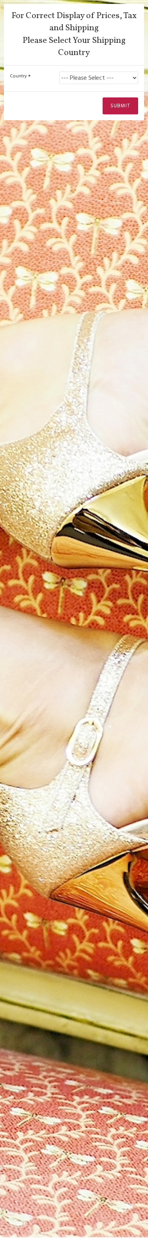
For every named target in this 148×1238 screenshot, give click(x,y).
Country (18, 76)
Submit (120, 105)
